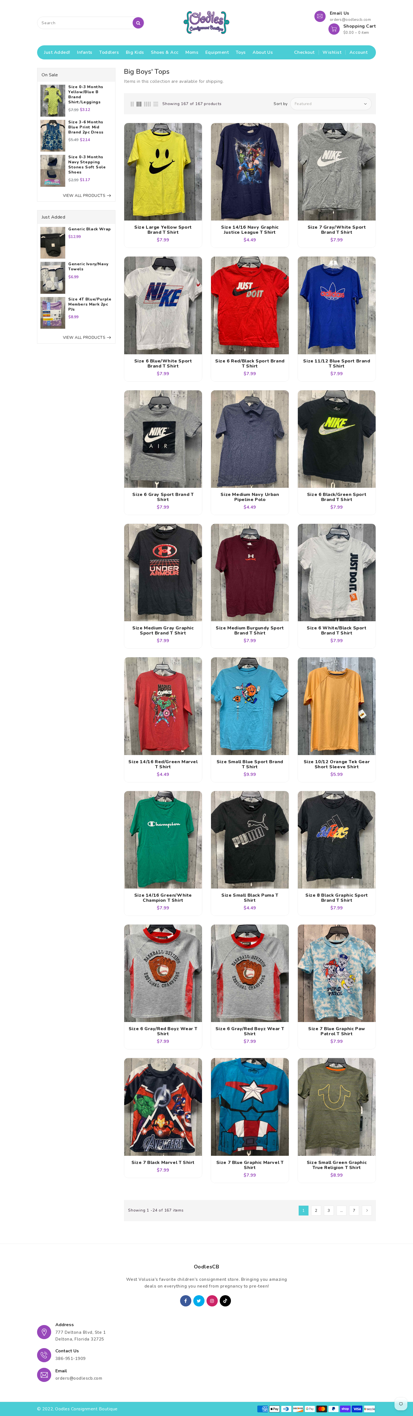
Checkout (304, 52)
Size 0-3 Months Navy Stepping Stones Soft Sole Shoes (87, 165)
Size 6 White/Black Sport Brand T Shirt (336, 630)
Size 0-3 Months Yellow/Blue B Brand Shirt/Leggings (85, 94)
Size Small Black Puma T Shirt (249, 898)
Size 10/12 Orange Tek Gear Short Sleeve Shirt (337, 764)
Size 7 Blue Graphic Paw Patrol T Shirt (336, 1031)
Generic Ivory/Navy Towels (88, 267)
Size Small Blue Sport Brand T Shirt (250, 764)
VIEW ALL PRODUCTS (84, 195)
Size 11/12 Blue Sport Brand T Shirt (336, 364)
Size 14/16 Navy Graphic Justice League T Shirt (250, 230)
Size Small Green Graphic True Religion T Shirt (337, 1165)
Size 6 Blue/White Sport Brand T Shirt (163, 364)
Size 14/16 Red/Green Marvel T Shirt (163, 764)
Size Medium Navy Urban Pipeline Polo (250, 497)
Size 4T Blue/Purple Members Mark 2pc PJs (89, 304)
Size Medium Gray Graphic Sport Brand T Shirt (163, 630)
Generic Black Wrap (89, 229)
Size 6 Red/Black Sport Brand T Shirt (250, 364)
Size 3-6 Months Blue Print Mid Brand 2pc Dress (86, 127)
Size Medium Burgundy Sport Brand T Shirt (250, 630)
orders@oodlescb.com (79, 1378)
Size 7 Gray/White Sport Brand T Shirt (337, 230)
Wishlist (332, 52)
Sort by (281, 104)
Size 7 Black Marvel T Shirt (163, 1162)
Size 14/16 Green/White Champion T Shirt (163, 898)
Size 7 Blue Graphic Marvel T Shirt (250, 1165)
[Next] (367, 1210)
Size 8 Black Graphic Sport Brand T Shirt (336, 898)
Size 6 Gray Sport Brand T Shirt (163, 497)
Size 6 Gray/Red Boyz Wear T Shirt (163, 1031)
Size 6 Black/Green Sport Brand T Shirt (336, 497)
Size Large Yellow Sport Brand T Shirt (163, 230)
